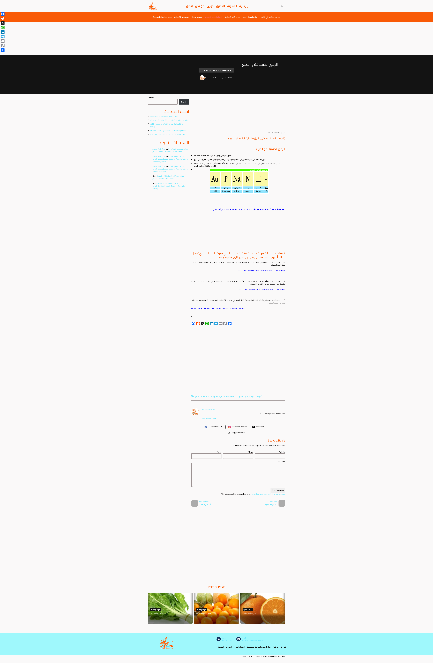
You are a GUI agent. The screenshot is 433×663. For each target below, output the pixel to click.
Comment (280, 461)
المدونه (229, 647)
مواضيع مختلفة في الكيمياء (269, 17)
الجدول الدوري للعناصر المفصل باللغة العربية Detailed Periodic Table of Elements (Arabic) (170, 159)
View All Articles (207, 418)
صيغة (202, 396)
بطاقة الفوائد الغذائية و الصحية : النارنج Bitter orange (167, 125)
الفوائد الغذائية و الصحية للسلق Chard (164, 116)
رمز (211, 396)
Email (250, 452)
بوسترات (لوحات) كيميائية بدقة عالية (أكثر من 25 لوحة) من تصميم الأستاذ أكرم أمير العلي (249, 209)
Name (218, 452)
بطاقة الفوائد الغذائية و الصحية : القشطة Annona (168, 130)
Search (151, 97)
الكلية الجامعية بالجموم (228, 396)
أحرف (259, 396)
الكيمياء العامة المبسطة (214, 17)
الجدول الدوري (216, 6)
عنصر (197, 396)
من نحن (200, 6)
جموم (215, 396)
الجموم (253, 396)
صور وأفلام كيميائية (232, 17)
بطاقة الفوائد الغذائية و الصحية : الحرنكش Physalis (169, 120)
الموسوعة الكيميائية (181, 17)
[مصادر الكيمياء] (153, 6)
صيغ (207, 396)
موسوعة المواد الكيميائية (162, 17)
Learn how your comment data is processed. (253, 494)
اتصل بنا (188, 6)
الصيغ (241, 396)
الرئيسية (244, 6)
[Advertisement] (216, 38)
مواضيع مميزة (197, 17)
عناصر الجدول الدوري (249, 17)
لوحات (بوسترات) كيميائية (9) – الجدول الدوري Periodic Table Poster (170, 150)
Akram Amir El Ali (158, 149)
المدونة (232, 6)
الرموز (247, 396)
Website (282, 452)
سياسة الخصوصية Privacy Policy (259, 647)
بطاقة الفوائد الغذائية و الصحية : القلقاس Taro (167, 134)
